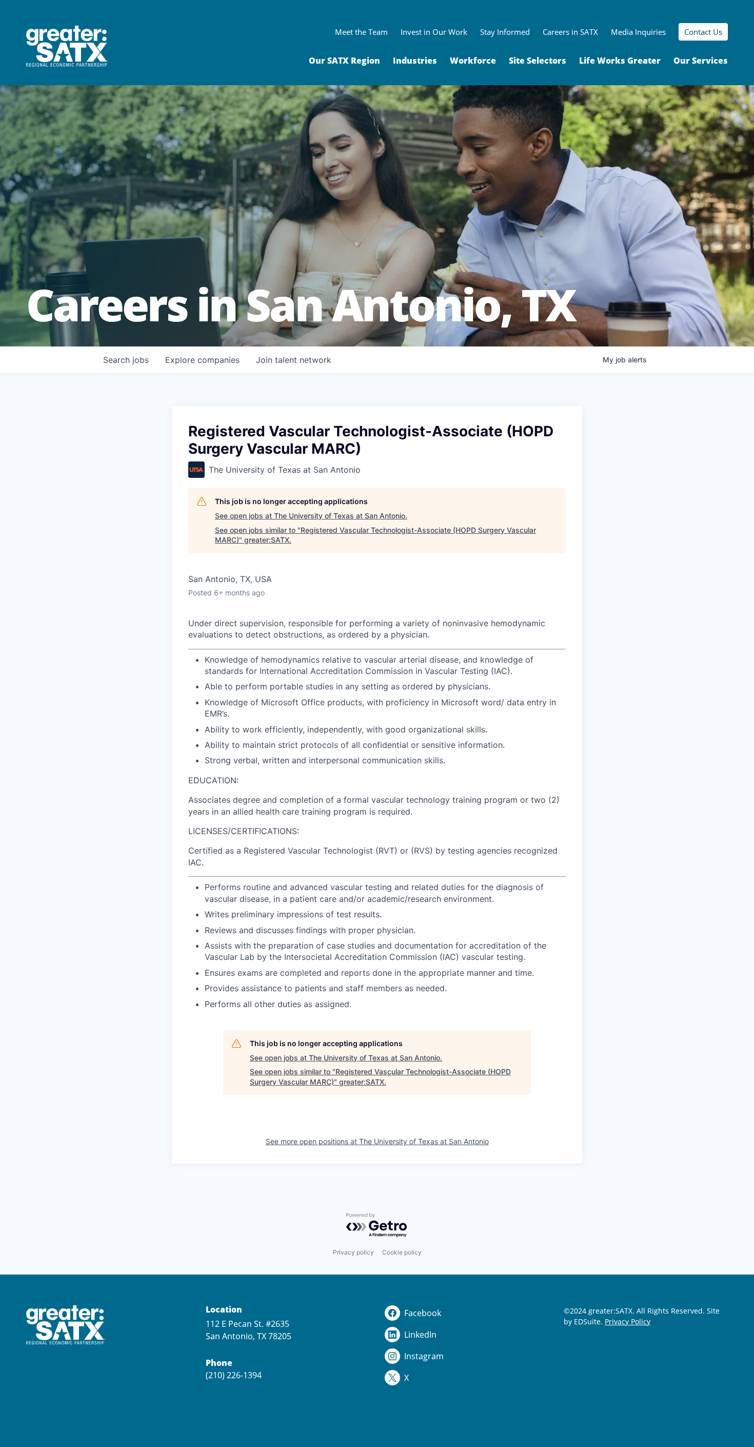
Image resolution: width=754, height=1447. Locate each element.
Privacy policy (353, 1252)
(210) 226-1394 (234, 1375)
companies (202, 360)
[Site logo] (67, 46)
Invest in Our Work (434, 32)
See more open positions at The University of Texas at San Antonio (377, 1141)
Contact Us (703, 32)
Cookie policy (402, 1252)
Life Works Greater (620, 60)
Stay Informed (505, 32)
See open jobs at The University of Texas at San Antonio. (311, 515)
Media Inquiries (638, 32)
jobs (126, 360)
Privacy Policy (627, 1321)
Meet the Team (361, 32)
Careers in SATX (570, 32)
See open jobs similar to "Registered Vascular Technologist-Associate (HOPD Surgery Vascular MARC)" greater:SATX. (375, 535)
